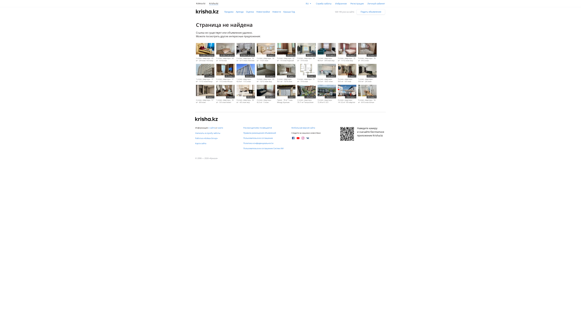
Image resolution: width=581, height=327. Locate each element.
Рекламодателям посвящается (257, 127)
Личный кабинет (376, 3)
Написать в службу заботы (207, 133)
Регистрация (357, 3)
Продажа (228, 11)
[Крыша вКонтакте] (308, 138)
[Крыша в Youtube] (298, 138)
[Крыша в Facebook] (293, 138)
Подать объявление (371, 11)
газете (220, 127)
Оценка (250, 11)
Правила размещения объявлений (259, 133)
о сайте (211, 127)
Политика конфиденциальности (258, 143)
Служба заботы (324, 3)
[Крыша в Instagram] (303, 138)
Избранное (341, 3)
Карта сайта (200, 143)
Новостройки (263, 11)
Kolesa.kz (200, 3)
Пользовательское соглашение (258, 138)
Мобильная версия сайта (303, 127)
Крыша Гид (289, 11)
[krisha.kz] (206, 119)
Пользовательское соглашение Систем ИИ (263, 148)
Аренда (240, 11)
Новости (276, 11)
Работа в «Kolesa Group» (206, 138)
